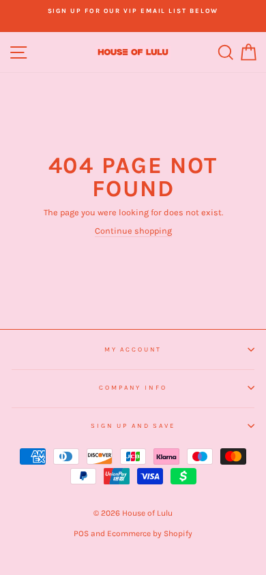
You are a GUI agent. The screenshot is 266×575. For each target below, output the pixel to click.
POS (81, 533)
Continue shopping (133, 231)
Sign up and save (133, 425)
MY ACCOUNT (133, 349)
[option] (133, 11)
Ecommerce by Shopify (149, 533)
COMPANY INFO (132, 387)
